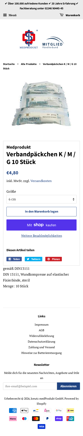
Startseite (9, 64)
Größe (11, 191)
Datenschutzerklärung (41, 341)
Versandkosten (41, 181)
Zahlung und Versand (41, 347)
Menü (12, 15)
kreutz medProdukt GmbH (47, 398)
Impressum (42, 324)
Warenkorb (72, 15)
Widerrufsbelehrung (41, 336)
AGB (41, 330)
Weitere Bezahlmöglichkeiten (41, 236)
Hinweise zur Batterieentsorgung (41, 353)
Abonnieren (68, 386)
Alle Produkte (29, 64)
